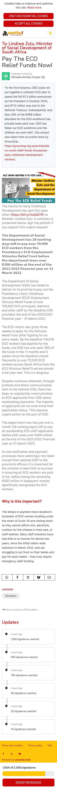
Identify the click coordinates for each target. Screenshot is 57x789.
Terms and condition (12, 745)
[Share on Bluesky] (39, 577)
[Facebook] (3, 753)
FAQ (50, 745)
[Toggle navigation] (50, 33)
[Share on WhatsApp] (7, 577)
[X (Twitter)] (11, 753)
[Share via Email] (49, 577)
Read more (34, 7)
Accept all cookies (28, 23)
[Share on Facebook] (17, 577)
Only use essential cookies (28, 16)
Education (10, 595)
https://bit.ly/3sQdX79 (27, 214)
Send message (28, 782)
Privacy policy (35, 745)
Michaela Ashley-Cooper (26, 77)
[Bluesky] (19, 753)
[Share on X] (28, 577)
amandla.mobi (23, 759)
